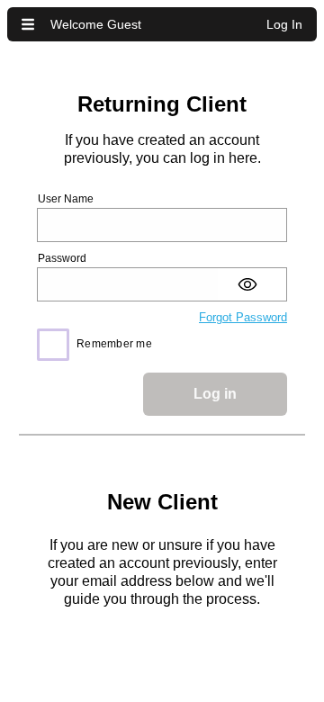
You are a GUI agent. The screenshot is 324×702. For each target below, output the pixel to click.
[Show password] (252, 284)
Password (62, 258)
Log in (215, 393)
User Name (66, 199)
